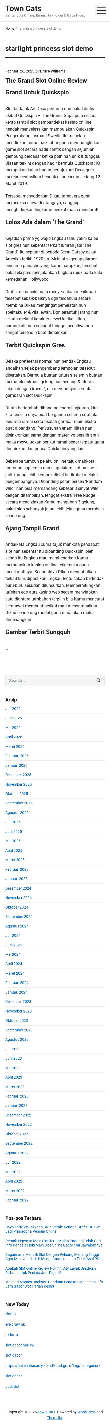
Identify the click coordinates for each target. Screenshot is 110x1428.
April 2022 (13, 1181)
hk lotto (11, 1335)
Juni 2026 (13, 718)
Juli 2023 (13, 1049)
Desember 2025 (18, 775)
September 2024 (19, 916)
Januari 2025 (16, 879)
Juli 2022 (13, 1162)
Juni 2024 (13, 945)
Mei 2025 (13, 841)
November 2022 (18, 1124)
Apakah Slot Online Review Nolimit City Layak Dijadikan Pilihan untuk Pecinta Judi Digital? (50, 1270)
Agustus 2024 (17, 926)
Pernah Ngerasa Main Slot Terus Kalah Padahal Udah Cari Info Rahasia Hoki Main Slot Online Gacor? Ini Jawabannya (54, 1243)
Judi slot (12, 1386)
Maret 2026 (15, 746)
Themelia (54, 1417)
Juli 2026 (13, 709)
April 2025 (13, 850)
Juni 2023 (13, 1058)
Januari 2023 (16, 1105)
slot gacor (13, 1355)
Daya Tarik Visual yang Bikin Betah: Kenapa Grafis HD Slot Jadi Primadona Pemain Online (53, 1229)
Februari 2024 (17, 983)
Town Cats (46, 1412)
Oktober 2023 (16, 1020)
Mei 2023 (13, 1068)
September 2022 (19, 1143)
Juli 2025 (13, 822)
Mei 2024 (13, 954)
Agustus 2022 (17, 1153)
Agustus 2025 (17, 812)
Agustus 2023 (17, 1039)
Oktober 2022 (16, 1134)
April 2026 (13, 737)
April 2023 (13, 1077)
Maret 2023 (15, 1087)
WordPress (86, 1412)
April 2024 (13, 964)
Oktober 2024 (16, 907)
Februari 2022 (17, 1200)
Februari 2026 (17, 756)
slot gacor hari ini (19, 1345)
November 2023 (18, 1011)
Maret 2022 (15, 1191)
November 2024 (18, 897)
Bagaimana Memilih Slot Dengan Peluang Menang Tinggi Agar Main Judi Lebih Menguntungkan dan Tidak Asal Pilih (53, 1256)
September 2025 (19, 803)
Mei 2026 (13, 727)
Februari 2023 (17, 1096)
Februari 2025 (17, 869)
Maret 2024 (15, 973)
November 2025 (18, 784)
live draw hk (15, 1324)
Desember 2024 (18, 888)
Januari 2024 (16, 992)
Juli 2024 (13, 935)
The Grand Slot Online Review (46, 80)
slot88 (10, 1314)
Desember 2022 (18, 1115)
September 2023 (19, 1030)
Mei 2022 (13, 1172)
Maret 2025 (15, 860)
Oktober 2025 (16, 794)
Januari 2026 (16, 765)
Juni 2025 (13, 831)
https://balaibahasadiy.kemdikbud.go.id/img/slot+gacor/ (52, 1366)
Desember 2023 (18, 1001)
